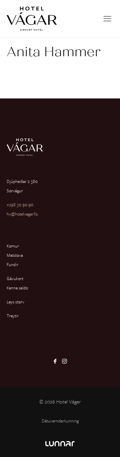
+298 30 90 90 (20, 204)
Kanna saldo (17, 287)
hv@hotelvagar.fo (22, 214)
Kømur (13, 245)
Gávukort (15, 278)
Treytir (13, 315)
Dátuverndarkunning (60, 420)
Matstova (15, 255)
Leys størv (15, 301)
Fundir (12, 264)
